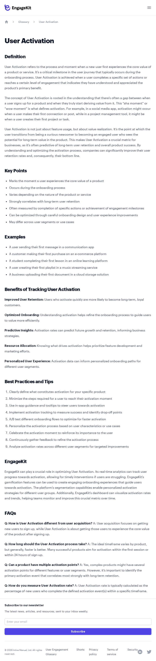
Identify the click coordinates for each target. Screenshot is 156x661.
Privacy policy (93, 652)
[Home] (6, 22)
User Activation (48, 21)
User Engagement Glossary (57, 652)
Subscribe (78, 631)
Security (132, 649)
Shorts (80, 649)
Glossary (23, 21)
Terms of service (112, 652)
